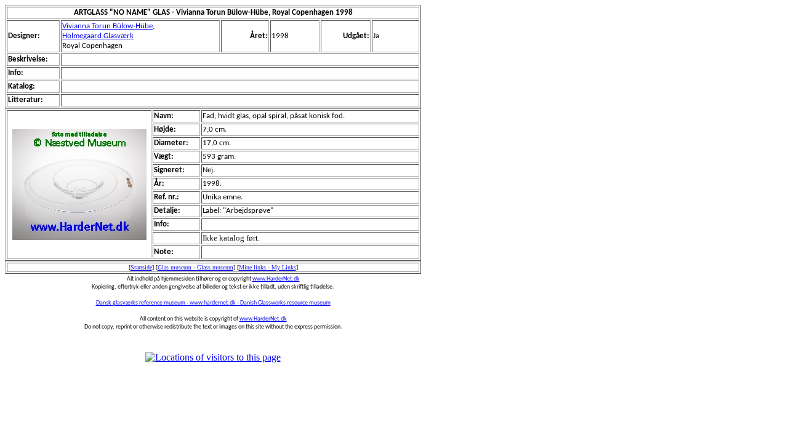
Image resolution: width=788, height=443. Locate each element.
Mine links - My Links (267, 267)
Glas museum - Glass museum (195, 267)
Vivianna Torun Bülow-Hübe (107, 26)
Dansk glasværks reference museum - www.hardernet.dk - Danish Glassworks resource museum (213, 303)
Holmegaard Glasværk (98, 36)
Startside (141, 267)
